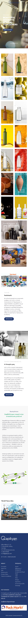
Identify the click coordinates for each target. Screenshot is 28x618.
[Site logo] (14, 2)
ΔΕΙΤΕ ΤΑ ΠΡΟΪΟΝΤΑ (8, 29)
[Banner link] (7, 65)
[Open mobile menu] (1, 2)
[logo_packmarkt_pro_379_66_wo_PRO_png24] (14, 608)
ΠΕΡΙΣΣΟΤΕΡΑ (9, 318)
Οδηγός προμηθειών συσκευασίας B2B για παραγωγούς (14, 515)
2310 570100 (5, 551)
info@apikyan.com (7, 553)
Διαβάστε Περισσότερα (8, 601)
